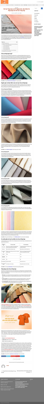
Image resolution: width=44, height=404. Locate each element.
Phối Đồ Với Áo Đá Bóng (11, 80)
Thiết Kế (35, 18)
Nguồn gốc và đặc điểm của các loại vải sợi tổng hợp (9, 44)
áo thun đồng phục (8, 305)
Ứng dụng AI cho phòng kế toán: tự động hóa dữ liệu (38, 27)
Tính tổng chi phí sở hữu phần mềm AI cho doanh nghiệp (38, 31)
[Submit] (42, 8)
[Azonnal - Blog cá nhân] (12, 2)
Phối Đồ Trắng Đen (9, 149)
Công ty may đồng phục (5, 304)
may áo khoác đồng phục (26, 305)
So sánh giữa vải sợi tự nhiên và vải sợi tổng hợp (9, 50)
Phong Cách (36, 15)
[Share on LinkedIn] (19, 359)
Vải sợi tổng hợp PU (6, 47)
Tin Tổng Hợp (36, 21)
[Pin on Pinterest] (18, 359)
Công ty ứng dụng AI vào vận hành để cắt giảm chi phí (38, 34)
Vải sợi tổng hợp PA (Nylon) (7, 45)
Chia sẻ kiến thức (36, 13)
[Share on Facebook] (13, 359)
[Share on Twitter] (15, 359)
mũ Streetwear (10, 266)
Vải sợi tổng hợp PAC (7, 48)
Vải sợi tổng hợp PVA (7, 49)
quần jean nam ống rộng (14, 353)
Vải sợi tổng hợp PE (6, 46)
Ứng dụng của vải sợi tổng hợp (6, 51)
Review (35, 16)
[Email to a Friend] (16, 359)
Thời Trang (16, 7)
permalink (22, 362)
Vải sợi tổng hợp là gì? (5, 43)
